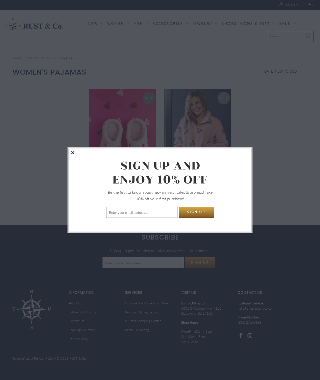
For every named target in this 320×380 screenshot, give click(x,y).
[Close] (73, 152)
